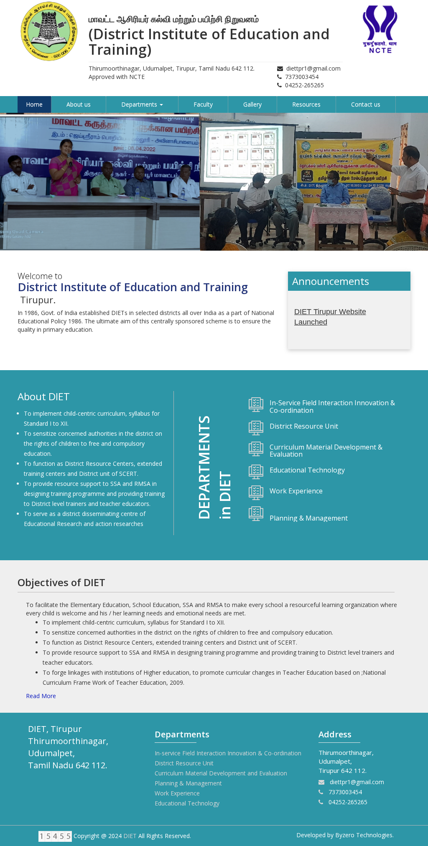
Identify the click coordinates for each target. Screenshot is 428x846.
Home (34, 104)
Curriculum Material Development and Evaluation (221, 773)
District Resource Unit (184, 763)
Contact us (365, 104)
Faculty (203, 104)
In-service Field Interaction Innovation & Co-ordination (228, 753)
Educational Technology (187, 803)
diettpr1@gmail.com (313, 68)
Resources (306, 104)
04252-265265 (304, 85)
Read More (41, 696)
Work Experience (177, 793)
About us (78, 104)
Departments (140, 104)
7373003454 (301, 77)
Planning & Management (188, 783)
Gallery (252, 104)
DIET (130, 836)
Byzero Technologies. (364, 835)
